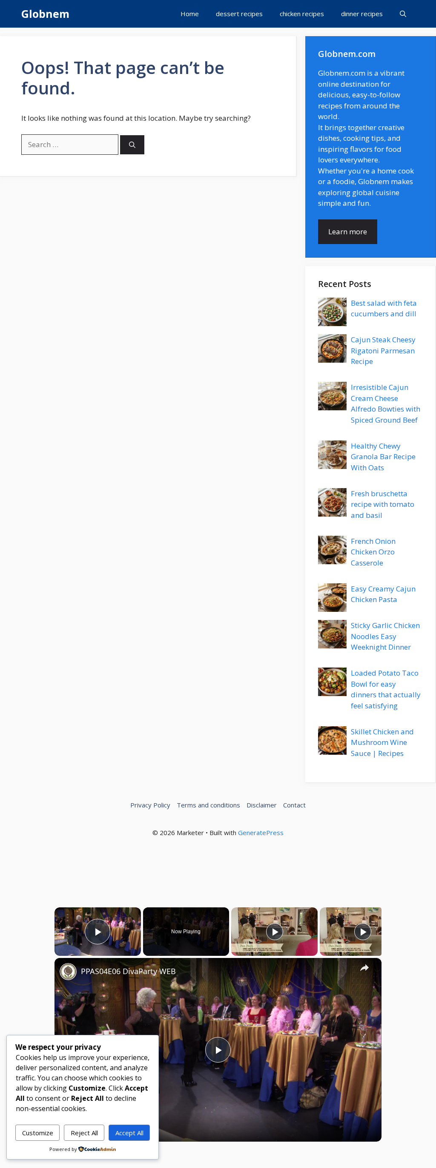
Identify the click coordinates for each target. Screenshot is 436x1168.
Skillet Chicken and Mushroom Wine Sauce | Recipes (382, 742)
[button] (403, 14)
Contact (294, 805)
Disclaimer (262, 805)
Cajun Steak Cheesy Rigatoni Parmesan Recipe (383, 350)
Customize (37, 1132)
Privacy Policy (150, 805)
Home (190, 13)
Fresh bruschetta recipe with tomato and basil (382, 504)
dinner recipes (362, 13)
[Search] (132, 144)
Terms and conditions (208, 805)
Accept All (129, 1132)
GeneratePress (261, 832)
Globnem (45, 13)
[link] (68, 971)
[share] (364, 967)
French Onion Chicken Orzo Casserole (373, 552)
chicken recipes (302, 13)
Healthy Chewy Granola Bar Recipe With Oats (383, 456)
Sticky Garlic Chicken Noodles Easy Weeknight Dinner (385, 636)
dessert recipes (239, 13)
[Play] (274, 931)
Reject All (84, 1132)
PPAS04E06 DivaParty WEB (128, 971)
